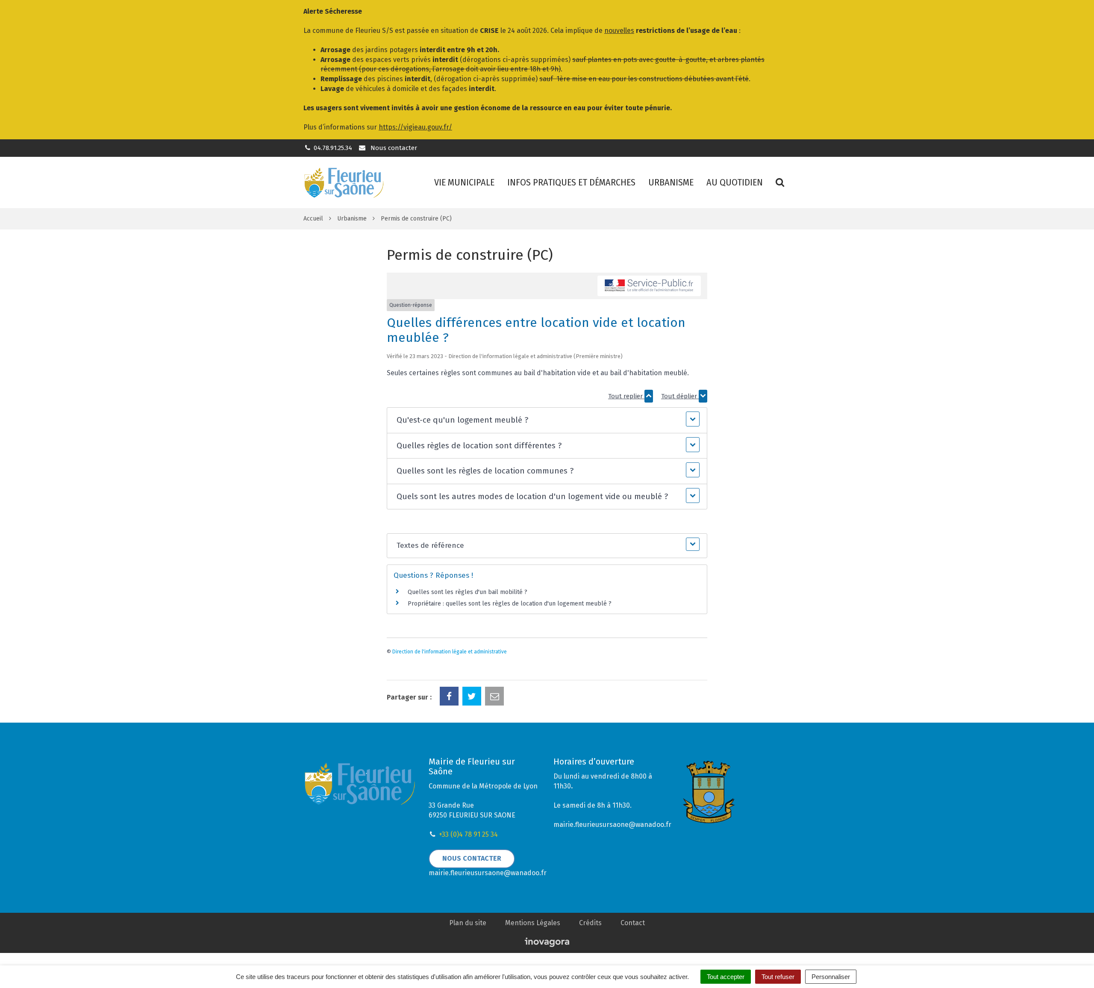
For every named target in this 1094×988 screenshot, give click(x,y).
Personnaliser (831, 976)
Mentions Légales (532, 923)
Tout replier (626, 396)
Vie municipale (464, 182)
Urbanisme (671, 182)
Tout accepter (725, 976)
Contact (633, 923)
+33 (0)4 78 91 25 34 (468, 834)
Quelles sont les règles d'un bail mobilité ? (467, 592)
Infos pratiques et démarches (571, 182)
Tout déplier (680, 396)
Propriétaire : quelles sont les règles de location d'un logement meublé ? (510, 603)
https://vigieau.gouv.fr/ (415, 127)
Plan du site (467, 923)
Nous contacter (393, 148)
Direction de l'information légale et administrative (449, 652)
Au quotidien (734, 182)
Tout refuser (778, 976)
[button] (546, 420)
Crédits (590, 923)
